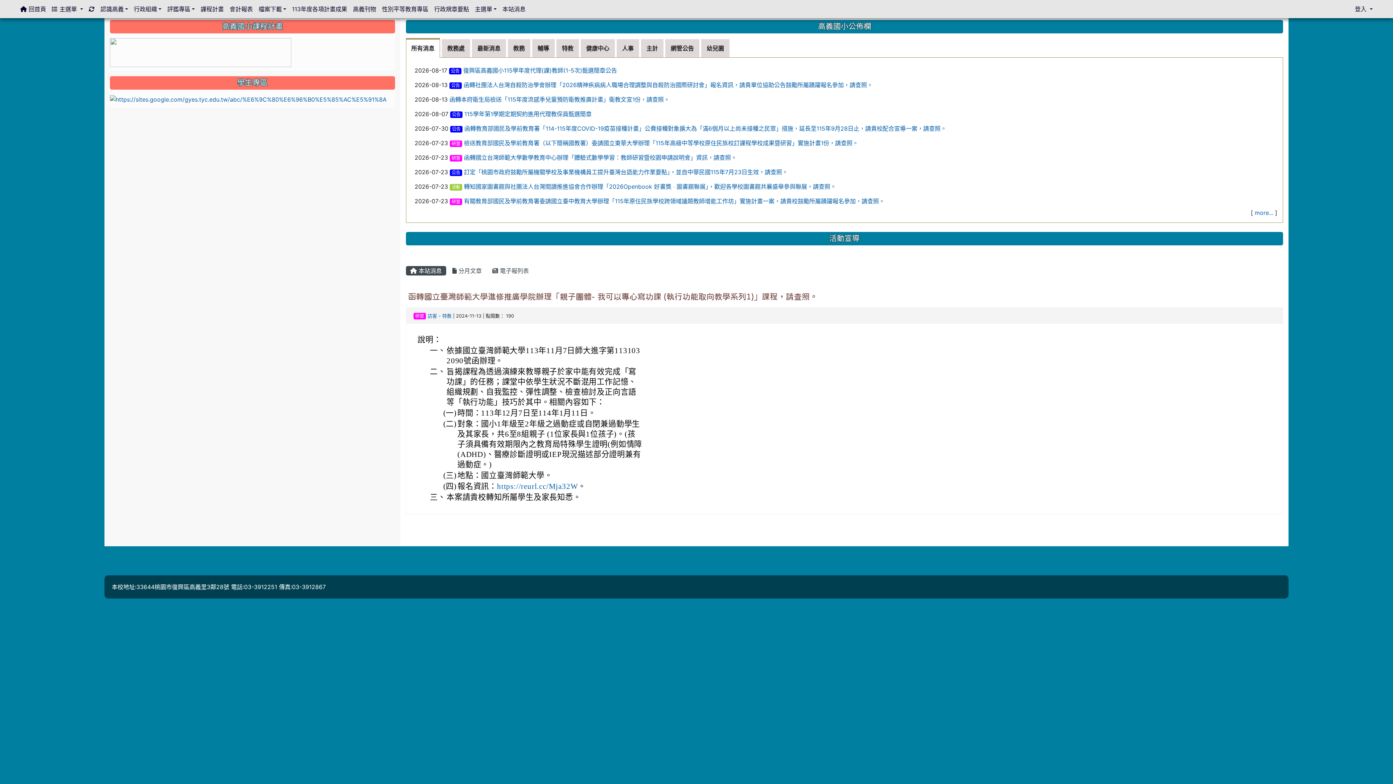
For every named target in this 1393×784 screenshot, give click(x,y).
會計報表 (241, 9)
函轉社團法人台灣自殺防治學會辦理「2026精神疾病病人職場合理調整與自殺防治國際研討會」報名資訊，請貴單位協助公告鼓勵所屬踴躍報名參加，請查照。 (668, 85)
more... (1264, 212)
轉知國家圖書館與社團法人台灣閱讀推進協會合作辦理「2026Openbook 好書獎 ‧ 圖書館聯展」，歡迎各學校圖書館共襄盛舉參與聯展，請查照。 (650, 186)
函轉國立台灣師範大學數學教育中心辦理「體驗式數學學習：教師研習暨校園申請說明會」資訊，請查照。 (600, 157)
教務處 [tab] (456, 48)
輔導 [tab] (543, 48)
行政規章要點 (451, 9)
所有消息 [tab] (423, 48)
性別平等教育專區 (405, 9)
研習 (456, 143)
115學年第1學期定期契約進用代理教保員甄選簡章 (528, 114)
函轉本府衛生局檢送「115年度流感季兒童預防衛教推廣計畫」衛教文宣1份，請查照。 (559, 99)
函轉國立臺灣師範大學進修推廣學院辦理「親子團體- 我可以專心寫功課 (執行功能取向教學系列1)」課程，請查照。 (613, 297)
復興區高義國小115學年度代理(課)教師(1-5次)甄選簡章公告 (540, 70)
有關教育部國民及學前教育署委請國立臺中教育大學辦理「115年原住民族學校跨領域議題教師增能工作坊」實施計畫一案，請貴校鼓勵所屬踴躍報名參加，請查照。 (674, 201)
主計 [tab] (652, 48)
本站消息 (429, 270)
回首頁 (36, 9)
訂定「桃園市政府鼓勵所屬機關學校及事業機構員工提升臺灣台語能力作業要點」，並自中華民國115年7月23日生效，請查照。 (626, 172)
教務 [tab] (519, 48)
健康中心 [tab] (597, 48)
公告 (455, 71)
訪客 (432, 316)
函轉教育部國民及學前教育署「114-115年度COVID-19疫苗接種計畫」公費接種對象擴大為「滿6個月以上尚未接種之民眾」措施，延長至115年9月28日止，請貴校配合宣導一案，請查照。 (705, 128)
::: (111, 22)
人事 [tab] (628, 48)
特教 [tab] (568, 48)
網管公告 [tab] (682, 48)
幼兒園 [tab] (715, 48)
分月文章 (469, 270)
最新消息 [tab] (489, 48)
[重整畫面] (92, 9)
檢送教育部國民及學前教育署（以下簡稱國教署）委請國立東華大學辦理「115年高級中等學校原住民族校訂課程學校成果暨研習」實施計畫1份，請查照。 (661, 143)
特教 (447, 316)
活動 (456, 187)
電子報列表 (513, 270)
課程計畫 (212, 9)
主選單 (68, 9)
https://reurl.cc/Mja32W (537, 486)
